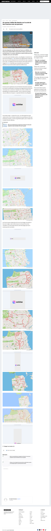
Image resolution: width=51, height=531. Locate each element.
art (13, 58)
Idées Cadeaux (32, 523)
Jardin (20, 524)
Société (31, 517)
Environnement (21, 517)
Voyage (31, 521)
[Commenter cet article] (6, 29)
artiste (8, 63)
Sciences (31, 516)
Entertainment (13, 1)
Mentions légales (43, 517)
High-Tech (20, 521)
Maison (33, 1)
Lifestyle (19, 1)
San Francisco (6, 468)
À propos (42, 511)
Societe (7, 20)
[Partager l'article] (4, 29)
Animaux (20, 513)
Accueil (4, 20)
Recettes (20, 520)
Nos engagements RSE (44, 516)
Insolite (24, 1)
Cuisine (29, 1)
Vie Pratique (31, 520)
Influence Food (43, 520)
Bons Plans (20, 514)
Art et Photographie (21, 511)
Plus (37, 1)
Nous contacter (43, 513)
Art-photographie (14, 20)
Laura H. (5, 26)
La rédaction (42, 514)
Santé (30, 514)
